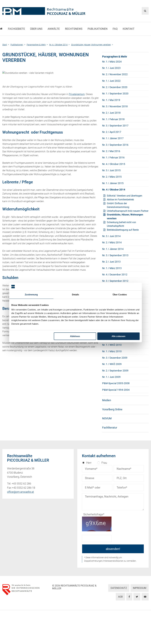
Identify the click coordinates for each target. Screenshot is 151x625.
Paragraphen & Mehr (114, 56)
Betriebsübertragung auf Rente (123, 229)
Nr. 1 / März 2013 (112, 268)
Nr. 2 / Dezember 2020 (114, 87)
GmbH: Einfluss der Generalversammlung (118, 205)
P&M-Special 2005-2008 (116, 383)
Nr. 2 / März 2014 (112, 242)
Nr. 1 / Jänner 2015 (113, 183)
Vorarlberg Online (112, 409)
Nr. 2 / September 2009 (115, 370)
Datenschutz (119, 588)
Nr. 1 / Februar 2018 (113, 119)
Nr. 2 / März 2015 (112, 176)
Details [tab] (75, 294)
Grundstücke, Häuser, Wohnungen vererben (125, 216)
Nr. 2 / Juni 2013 (111, 261)
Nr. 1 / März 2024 (112, 61)
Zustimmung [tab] (31, 294)
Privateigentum (77, 94)
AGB (120, 596)
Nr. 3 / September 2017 (115, 125)
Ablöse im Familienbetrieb (120, 199)
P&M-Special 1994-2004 (116, 389)
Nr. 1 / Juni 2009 (111, 376)
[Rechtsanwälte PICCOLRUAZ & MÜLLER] (50, 11)
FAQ (115, 28)
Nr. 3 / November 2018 (115, 106)
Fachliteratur (109, 427)
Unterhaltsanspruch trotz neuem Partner (127, 211)
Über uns (36, 28)
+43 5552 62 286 (21, 483)
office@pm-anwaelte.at (20, 491)
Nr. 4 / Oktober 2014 (113, 189)
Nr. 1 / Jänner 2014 (113, 248)
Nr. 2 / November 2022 (115, 74)
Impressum (139, 588)
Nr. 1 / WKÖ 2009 (112, 364)
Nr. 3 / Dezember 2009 (114, 357)
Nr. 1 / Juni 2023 (111, 67)
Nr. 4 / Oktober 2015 (113, 164)
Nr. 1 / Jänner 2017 (113, 138)
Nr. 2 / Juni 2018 (111, 112)
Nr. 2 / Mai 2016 (111, 151)
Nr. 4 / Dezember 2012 (114, 274)
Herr (88, 462)
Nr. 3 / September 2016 (115, 144)
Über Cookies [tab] (120, 294)
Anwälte (54, 28)
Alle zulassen (118, 336)
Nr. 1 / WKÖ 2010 (112, 344)
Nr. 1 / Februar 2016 (113, 157)
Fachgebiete (16, 28)
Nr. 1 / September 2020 (115, 93)
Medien (106, 400)
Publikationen (97, 28)
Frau (104, 462)
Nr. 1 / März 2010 (112, 351)
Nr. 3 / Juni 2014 (111, 236)
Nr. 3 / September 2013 (115, 255)
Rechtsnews (73, 28)
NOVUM (107, 418)
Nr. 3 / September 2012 (115, 280)
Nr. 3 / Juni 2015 (111, 170)
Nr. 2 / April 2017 (111, 131)
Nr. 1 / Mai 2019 (111, 100)
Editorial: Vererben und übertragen (124, 195)
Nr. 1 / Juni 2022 (111, 80)
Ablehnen (75, 336)
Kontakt (128, 28)
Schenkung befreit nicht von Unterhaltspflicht (121, 224)
